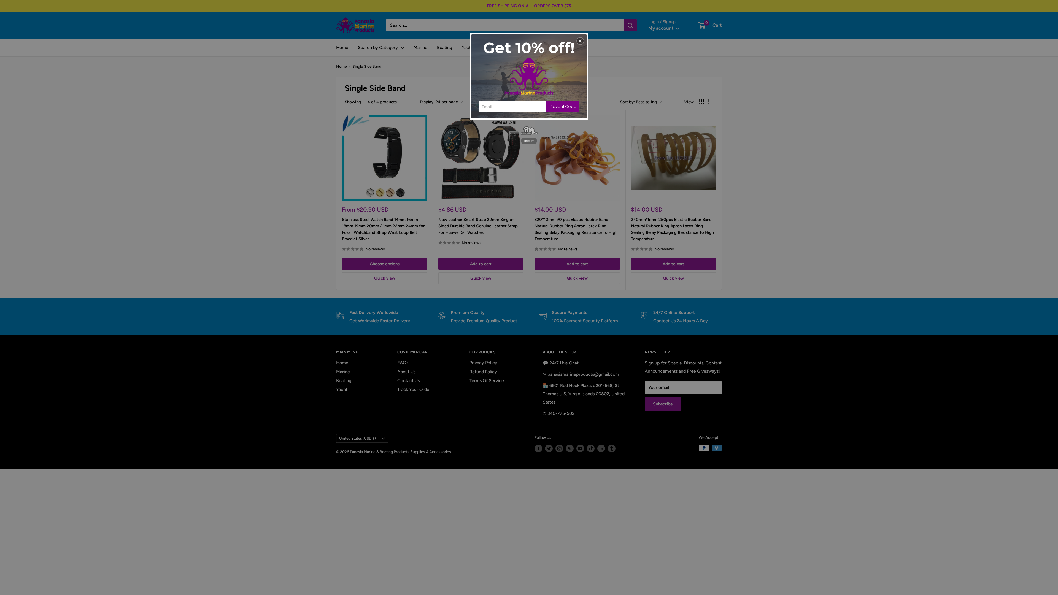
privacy (529, 141)
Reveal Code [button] (563, 106)
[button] (580, 41)
